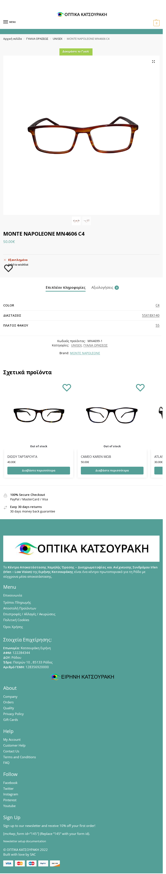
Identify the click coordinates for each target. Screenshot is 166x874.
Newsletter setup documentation (24, 841)
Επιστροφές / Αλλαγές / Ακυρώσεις (29, 614)
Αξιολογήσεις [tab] (104, 287)
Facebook (10, 782)
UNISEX (57, 39)
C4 (158, 305)
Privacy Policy (13, 714)
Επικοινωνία (12, 595)
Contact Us (11, 751)
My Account (12, 739)
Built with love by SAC (19, 854)
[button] (156, 23)
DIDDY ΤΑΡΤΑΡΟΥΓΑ (22, 456)
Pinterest (9, 800)
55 (158, 325)
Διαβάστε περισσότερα (38, 470)
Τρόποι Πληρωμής (17, 602)
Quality (8, 708)
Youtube (9, 806)
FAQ (6, 762)
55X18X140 (151, 315)
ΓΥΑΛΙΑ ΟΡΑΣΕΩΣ (37, 39)
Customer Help (14, 745)
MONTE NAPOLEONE (85, 353)
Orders (8, 702)
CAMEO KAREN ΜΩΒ (96, 456)
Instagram (10, 794)
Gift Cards (10, 719)
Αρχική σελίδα (12, 39)
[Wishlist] (67, 387)
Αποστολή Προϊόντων (19, 608)
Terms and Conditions (19, 757)
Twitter (8, 788)
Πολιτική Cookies (16, 620)
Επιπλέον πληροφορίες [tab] (65, 287)
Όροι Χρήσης (13, 627)
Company (10, 696)
